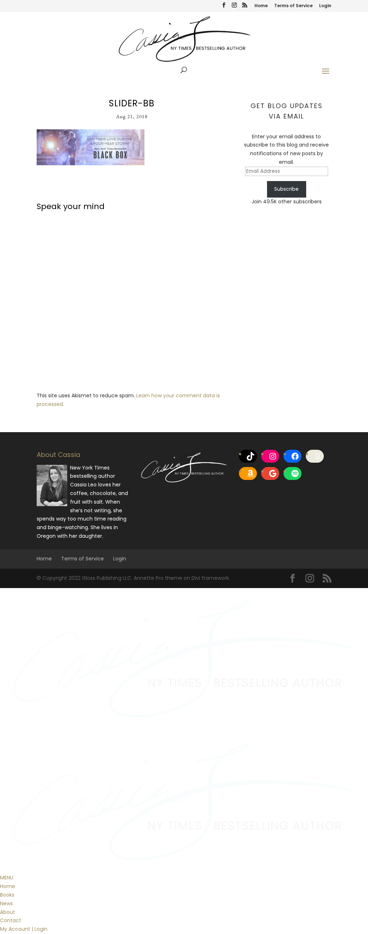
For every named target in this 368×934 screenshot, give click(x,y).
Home (261, 6)
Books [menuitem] (7, 894)
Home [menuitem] (7, 886)
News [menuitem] (6, 903)
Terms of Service (293, 6)
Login (325, 6)
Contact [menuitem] (10, 920)
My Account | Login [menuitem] (23, 929)
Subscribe (286, 189)
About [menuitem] (7, 912)
